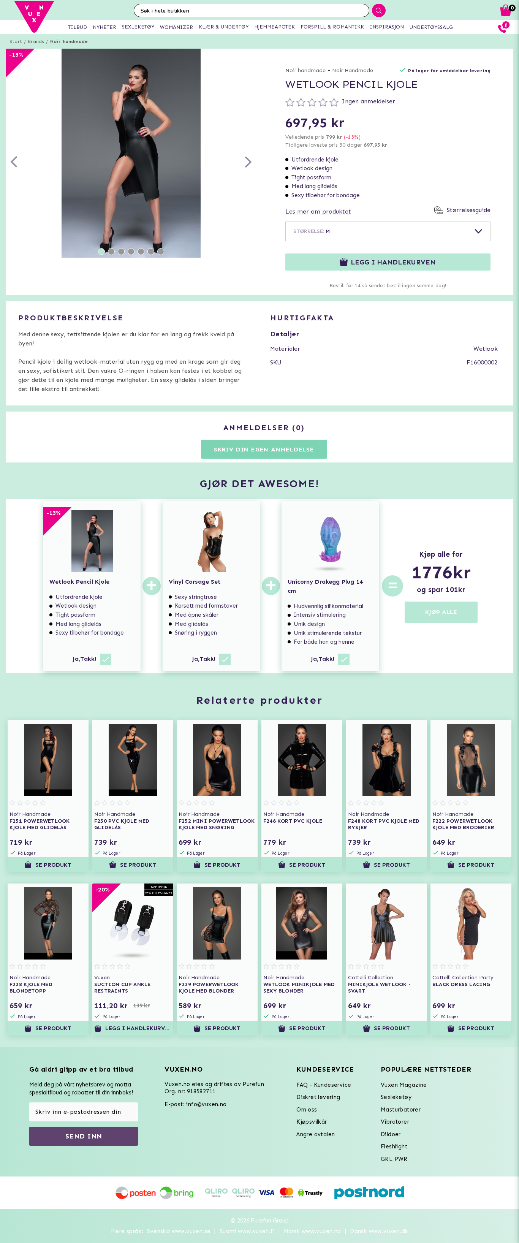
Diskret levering (318, 1097)
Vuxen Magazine (404, 1084)
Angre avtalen (315, 1134)
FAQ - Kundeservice (323, 1084)
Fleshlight (394, 1146)
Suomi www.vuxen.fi (247, 1231)
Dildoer (391, 1134)
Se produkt (53, 864)
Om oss (306, 1109)
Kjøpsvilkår (311, 1121)
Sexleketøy (396, 1097)
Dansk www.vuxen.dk (379, 1231)
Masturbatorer (401, 1109)
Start (15, 41)
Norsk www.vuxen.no (312, 1231)
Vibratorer (395, 1121)
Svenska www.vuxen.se (178, 1231)
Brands (36, 41)
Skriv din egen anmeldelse (264, 449)
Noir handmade (69, 41)
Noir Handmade (352, 70)
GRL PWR (394, 1159)
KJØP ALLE (441, 612)
